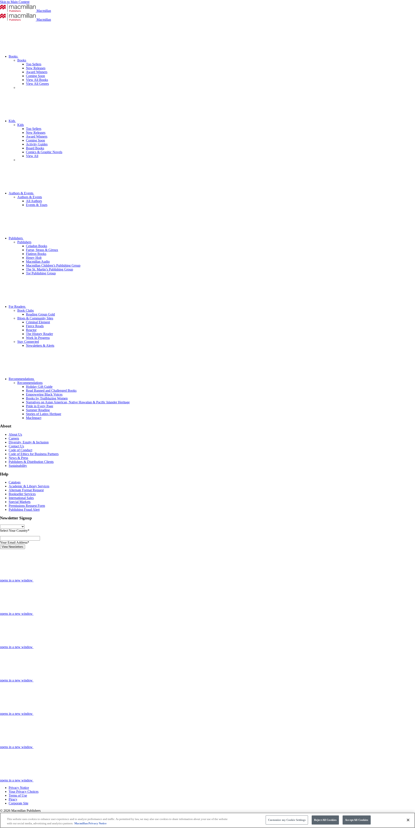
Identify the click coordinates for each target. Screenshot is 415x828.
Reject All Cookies (325, 820)
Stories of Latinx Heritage (43, 414)
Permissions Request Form (27, 505)
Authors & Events (21, 193)
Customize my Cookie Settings (287, 820)
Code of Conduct (20, 450)
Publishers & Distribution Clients (31, 462)
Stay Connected (28, 341)
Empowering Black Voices (44, 394)
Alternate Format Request (26, 490)
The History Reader (39, 334)
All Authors (34, 201)
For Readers (17, 306)
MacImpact (33, 418)
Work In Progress (38, 338)
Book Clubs (25, 310)
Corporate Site (18, 803)
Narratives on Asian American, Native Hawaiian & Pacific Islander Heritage (78, 402)
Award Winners (36, 72)
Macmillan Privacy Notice (90, 823)
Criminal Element (38, 322)
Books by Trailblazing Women (47, 398)
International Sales (21, 498)
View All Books (37, 80)
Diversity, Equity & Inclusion (29, 442)
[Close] (408, 820)
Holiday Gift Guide (39, 386)
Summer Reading (38, 410)
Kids (12, 121)
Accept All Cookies (356, 820)
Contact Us (16, 446)
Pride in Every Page (39, 406)
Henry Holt (34, 257)
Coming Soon (35, 76)
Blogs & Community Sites (35, 318)
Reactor (31, 330)
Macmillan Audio (38, 261)
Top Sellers (33, 64)
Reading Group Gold (40, 314)
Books (13, 56)
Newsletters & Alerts (40, 345)
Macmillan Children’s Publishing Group (53, 265)
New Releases (35, 68)
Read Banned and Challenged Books (51, 390)
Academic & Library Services (29, 486)
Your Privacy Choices (23, 791)
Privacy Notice (19, 787)
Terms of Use (18, 795)
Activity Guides (37, 144)
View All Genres (37, 83)
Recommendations (22, 379)
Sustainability (18, 465)
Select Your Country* (14, 530)
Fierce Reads (35, 326)
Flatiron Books (36, 254)
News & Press (18, 458)
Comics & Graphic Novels (44, 152)
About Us (15, 434)
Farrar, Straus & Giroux (42, 250)
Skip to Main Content (14, 2)
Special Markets (19, 502)
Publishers (16, 238)
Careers (14, 438)
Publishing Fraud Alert (24, 509)
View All (32, 156)
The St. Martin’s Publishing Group (49, 269)
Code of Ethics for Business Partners (34, 454)
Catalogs (15, 482)
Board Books (35, 148)
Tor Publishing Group (41, 273)
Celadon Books (36, 246)
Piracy (13, 799)
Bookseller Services (22, 494)
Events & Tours (36, 205)
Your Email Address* (14, 542)
